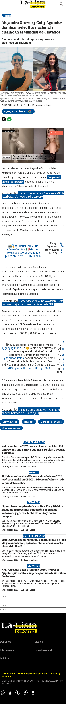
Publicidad (23, 673)
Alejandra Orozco (11, 428)
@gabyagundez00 (13, 348)
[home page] (33, 627)
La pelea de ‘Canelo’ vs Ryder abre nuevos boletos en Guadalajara (31, 411)
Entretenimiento (34, 442)
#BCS (10, 368)
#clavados (12, 252)
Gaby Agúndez (9, 422)
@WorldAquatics (30, 252)
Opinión (4, 658)
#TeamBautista (16, 249)
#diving (34, 249)
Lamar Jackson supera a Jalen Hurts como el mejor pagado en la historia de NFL (32, 302)
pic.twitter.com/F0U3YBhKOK (23, 256)
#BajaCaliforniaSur (26, 246)
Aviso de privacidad (38, 673)
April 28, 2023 (61, 248)
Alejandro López (28, 530)
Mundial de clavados (51, 422)
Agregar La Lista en (16, 111)
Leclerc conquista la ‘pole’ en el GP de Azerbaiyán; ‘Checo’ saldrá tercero (33, 195)
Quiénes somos (9, 673)
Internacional (7, 650)
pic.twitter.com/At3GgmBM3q (33, 368)
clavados (28, 422)
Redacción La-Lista (29, 466)
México (33, 472)
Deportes (6, 16)
